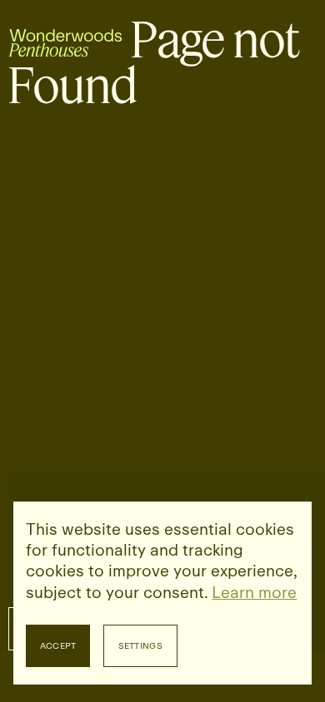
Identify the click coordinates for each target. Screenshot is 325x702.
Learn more (254, 592)
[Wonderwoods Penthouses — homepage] (65, 40)
